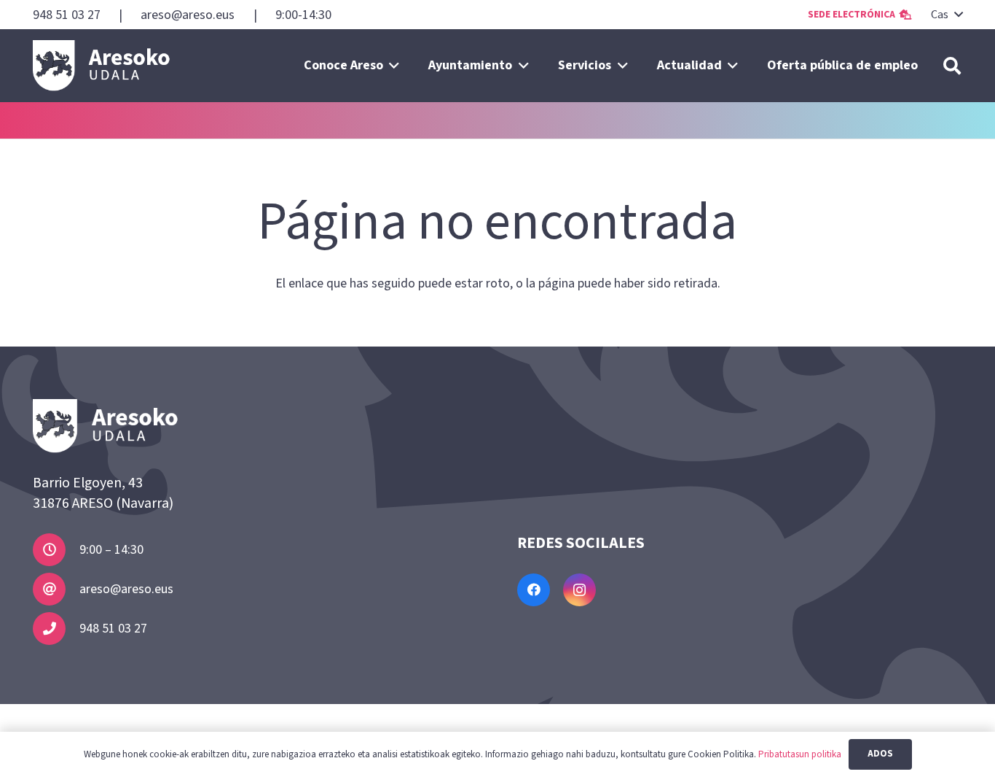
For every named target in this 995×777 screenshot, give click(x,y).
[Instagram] (579, 589)
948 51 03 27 (113, 628)
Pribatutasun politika (799, 754)
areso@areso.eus (126, 589)
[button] (946, 14)
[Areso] (101, 65)
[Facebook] (533, 589)
